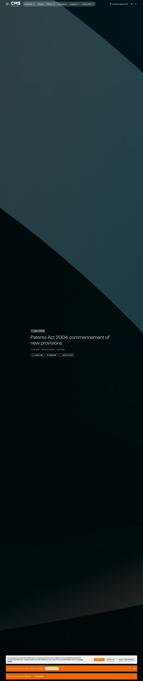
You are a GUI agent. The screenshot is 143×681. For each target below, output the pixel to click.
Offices (49, 4)
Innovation (62, 4)
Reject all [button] (111, 660)
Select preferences (126, 660)
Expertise (28, 4)
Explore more (52, 668)
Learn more (39, 676)
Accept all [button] (99, 660)
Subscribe (52, 355)
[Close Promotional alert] (134, 668)
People (40, 4)
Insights (73, 4)
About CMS (87, 4)
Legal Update (38, 331)
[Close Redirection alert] (134, 676)
